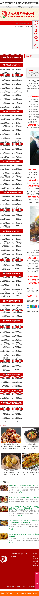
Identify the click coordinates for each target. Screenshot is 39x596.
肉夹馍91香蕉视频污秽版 (5, 170)
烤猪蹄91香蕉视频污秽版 (5, 208)
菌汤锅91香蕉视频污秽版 (17, 247)
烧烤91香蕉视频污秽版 (17, 290)
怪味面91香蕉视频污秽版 (17, 150)
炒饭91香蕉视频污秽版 (17, 419)
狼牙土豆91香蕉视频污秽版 (5, 329)
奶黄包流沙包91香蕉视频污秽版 (5, 399)
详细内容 (19, 492)
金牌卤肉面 (17, 134)
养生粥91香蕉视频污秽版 (17, 89)
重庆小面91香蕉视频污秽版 (17, 127)
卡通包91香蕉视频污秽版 (17, 108)
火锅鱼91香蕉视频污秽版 (5, 247)
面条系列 (35, 558)
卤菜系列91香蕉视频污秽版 (11, 301)
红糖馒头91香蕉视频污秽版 (5, 108)
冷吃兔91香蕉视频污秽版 (5, 325)
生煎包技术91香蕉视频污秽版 (17, 333)
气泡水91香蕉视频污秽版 (5, 387)
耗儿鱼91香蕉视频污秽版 (17, 240)
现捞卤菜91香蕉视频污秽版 (17, 306)
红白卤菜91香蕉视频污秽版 (5, 313)
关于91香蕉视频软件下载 (23, 29)
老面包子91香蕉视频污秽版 (17, 104)
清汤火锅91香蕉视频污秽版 (5, 262)
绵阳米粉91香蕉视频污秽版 (17, 131)
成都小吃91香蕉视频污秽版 (5, 344)
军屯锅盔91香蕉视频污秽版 (5, 181)
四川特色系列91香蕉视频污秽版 (11, 192)
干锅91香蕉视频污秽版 (17, 201)
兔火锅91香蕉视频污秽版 (17, 236)
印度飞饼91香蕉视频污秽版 (17, 352)
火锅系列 (35, 565)
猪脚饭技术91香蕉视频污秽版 (17, 367)
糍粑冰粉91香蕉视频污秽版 (5, 337)
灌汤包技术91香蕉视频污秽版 (5, 189)
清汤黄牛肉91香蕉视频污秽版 (5, 258)
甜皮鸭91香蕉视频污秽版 (5, 205)
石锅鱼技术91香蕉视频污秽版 (5, 367)
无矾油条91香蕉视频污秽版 (17, 92)
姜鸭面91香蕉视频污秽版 (5, 150)
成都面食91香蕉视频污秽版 (5, 124)
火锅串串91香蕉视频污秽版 (5, 255)
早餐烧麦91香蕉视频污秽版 (5, 70)
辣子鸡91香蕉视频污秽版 (5, 212)
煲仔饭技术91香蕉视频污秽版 (17, 359)
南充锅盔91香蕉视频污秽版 (17, 170)
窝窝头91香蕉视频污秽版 (5, 100)
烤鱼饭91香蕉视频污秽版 (5, 227)
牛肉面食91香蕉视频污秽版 (17, 116)
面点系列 (35, 561)
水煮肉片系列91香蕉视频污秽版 (17, 411)
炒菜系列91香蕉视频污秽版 (17, 415)
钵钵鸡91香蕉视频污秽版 (5, 359)
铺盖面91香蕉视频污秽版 (5, 139)
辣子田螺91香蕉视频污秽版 (17, 208)
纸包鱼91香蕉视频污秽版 (5, 293)
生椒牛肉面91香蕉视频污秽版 (5, 158)
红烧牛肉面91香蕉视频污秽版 (17, 146)
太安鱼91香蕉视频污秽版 (17, 220)
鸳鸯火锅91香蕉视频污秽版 (5, 236)
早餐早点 (35, 556)
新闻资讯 (6, 34)
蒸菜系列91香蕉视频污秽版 (5, 415)
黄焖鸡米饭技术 (17, 325)
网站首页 (6, 29)
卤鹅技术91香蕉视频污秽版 (17, 317)
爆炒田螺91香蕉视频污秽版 (17, 282)
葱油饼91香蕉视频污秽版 (17, 189)
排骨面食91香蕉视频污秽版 (17, 154)
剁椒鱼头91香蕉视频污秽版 (17, 216)
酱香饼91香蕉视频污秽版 (17, 177)
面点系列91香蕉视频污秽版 (11, 161)
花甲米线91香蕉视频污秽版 (17, 348)
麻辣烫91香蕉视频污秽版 (17, 251)
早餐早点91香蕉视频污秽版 (11, 65)
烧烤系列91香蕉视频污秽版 (11, 273)
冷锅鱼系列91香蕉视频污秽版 (5, 251)
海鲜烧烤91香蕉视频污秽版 (5, 282)
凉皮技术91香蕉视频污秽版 (5, 371)
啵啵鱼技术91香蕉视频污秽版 (17, 344)
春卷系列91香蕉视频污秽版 (5, 174)
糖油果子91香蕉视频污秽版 (17, 181)
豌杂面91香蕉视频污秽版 (5, 116)
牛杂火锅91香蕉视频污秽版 (17, 262)
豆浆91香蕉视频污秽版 (5, 104)
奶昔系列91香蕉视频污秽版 (17, 387)
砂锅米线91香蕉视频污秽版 (5, 89)
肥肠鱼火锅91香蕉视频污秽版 (5, 270)
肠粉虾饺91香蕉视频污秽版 (5, 395)
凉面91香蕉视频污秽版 (5, 146)
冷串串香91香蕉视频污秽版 (5, 240)
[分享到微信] (31, 306)
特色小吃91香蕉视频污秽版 (21, 26)
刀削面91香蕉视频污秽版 (5, 131)
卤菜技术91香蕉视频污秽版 (17, 313)
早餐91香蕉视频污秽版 (17, 81)
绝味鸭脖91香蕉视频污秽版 (5, 333)
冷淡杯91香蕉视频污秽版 (17, 205)
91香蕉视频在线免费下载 (23, 34)
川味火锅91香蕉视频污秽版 (17, 255)
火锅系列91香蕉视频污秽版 (11, 231)
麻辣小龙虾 (17, 285)
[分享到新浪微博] (36, 306)
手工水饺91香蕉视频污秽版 (5, 96)
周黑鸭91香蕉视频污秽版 (5, 309)
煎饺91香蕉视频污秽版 (17, 185)
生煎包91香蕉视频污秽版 (17, 70)
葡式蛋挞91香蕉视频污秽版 (17, 395)
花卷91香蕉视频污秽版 (17, 100)
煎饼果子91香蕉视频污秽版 (5, 81)
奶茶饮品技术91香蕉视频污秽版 (5, 383)
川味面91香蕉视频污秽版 (5, 127)
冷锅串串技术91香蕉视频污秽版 (5, 363)
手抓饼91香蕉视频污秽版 (5, 185)
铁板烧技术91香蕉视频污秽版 (5, 297)
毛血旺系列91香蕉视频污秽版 (5, 411)
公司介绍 (13, 556)
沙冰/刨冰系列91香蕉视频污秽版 (17, 383)
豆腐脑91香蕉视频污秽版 (17, 96)
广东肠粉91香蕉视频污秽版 (17, 341)
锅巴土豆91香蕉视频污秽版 (5, 341)
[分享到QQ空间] (33, 306)
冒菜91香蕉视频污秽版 (5, 197)
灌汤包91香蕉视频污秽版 (5, 77)
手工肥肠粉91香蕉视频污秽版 (5, 356)
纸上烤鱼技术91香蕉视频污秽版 (5, 278)
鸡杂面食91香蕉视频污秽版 (5, 120)
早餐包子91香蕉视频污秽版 (5, 85)
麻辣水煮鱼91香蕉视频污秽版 (5, 243)
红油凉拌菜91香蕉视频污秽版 (17, 309)
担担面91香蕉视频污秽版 (17, 124)
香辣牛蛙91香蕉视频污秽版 (17, 224)
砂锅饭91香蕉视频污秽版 (17, 197)
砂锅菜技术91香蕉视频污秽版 (17, 329)
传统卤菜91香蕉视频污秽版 (5, 306)
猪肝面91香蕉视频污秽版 (5, 154)
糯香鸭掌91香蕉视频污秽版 (5, 224)
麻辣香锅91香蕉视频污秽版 (5, 201)
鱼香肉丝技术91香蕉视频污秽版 (17, 407)
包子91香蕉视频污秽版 (17, 73)
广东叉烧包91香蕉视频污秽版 (17, 399)
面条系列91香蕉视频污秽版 (11, 111)
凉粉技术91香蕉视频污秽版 (17, 337)
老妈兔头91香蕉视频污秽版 (5, 352)
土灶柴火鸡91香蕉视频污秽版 (5, 266)
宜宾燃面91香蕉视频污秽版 (17, 120)
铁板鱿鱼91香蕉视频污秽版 (5, 290)
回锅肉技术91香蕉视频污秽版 (5, 407)
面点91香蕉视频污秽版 (5, 73)
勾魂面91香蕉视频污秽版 (5, 135)
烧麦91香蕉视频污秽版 (5, 166)
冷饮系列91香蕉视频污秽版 (11, 374)
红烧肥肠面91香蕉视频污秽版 (5, 142)
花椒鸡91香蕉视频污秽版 (5, 216)
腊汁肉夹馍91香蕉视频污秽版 (17, 363)
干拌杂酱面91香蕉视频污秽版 (17, 139)
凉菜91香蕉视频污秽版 (5, 317)
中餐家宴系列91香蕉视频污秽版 (11, 403)
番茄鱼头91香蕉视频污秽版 (5, 220)
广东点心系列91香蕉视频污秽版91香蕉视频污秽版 (11, 391)
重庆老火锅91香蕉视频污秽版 (17, 258)
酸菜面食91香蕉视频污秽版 (17, 158)
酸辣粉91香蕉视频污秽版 (17, 356)
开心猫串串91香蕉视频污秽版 (5, 348)
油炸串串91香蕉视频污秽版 (17, 293)
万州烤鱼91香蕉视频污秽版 (17, 278)
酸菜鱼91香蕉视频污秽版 (17, 243)
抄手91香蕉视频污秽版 (17, 77)
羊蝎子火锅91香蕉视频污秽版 (17, 266)
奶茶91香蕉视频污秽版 (17, 379)
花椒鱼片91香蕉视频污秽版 (17, 212)
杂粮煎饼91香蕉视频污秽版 (5, 92)
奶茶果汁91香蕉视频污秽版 (5, 379)
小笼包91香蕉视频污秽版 (17, 85)
